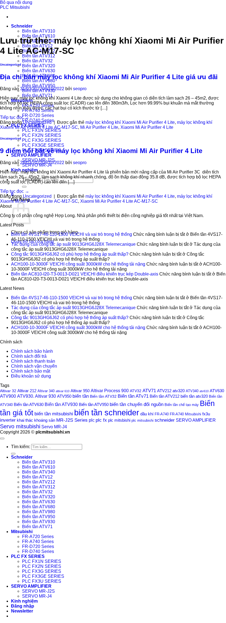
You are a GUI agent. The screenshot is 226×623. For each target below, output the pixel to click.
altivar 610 (62, 391)
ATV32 (135, 391)
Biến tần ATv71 (133, 396)
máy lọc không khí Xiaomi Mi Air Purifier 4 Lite (130, 122)
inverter (8, 420)
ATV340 (192, 391)
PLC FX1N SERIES (41, 130)
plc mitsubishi (142, 420)
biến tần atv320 (194, 396)
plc (92, 420)
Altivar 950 (80, 391)
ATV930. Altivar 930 (36, 396)
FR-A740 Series (38, 541)
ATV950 (64, 396)
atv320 (179, 391)
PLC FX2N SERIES (41, 135)
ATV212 (164, 390)
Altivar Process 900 (110, 390)
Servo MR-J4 (54, 426)
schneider (165, 420)
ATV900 (8, 396)
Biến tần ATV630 (38, 70)
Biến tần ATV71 (37, 526)
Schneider (22, 26)
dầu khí (147, 413)
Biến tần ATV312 (38, 487)
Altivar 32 (8, 391)
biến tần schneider (106, 412)
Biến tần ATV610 (38, 467)
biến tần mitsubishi (53, 413)
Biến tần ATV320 (38, 65)
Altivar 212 (26, 390)
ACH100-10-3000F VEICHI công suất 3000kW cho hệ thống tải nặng (78, 264)
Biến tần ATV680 (38, 506)
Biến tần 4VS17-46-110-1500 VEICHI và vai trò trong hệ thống (71, 234)
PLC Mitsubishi (15, 7)
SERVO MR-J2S (38, 591)
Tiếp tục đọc (14, 117)
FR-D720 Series (38, 115)
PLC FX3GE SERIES (43, 145)
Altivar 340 (46, 391)
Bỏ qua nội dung (16, 2)
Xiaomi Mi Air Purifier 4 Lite (146, 127)
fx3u (206, 414)
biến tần (80, 396)
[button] (22, 611)
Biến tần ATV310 (38, 31)
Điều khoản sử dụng (31, 376)
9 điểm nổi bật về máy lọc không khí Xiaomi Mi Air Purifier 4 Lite (102, 150)
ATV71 (149, 390)
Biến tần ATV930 (61, 404)
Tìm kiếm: (20, 446)
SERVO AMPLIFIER (31, 155)
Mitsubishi (22, 531)
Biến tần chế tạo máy (182, 405)
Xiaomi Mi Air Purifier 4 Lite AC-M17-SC (119, 201)
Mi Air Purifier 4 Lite (99, 127)
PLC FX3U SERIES (41, 581)
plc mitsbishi (119, 420)
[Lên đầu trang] (2, 438)
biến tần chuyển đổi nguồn (136, 404)
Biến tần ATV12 (37, 477)
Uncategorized (10, 64)
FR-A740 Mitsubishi (185, 414)
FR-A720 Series (38, 536)
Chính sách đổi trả (29, 356)
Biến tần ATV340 (38, 472)
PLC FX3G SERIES (41, 140)
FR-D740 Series (38, 551)
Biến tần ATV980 (38, 511)
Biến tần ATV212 (164, 396)
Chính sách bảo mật (30, 371)
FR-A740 (162, 414)
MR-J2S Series (72, 420)
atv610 (204, 391)
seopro (80, 88)
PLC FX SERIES (28, 556)
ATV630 (217, 390)
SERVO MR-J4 (37, 596)
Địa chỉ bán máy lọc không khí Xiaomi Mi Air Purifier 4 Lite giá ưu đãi (109, 77)
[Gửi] (24, 187)
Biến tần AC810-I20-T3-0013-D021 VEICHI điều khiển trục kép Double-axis (84, 274)
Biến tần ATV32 (37, 60)
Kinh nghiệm (24, 601)
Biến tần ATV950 (38, 85)
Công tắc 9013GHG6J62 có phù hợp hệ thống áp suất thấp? (69, 254)
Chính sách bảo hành (32, 351)
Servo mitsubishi (20, 426)
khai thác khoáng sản (36, 420)
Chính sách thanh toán (33, 361)
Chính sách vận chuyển (34, 366)
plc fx (101, 420)
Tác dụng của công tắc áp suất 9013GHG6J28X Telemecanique (73, 244)
